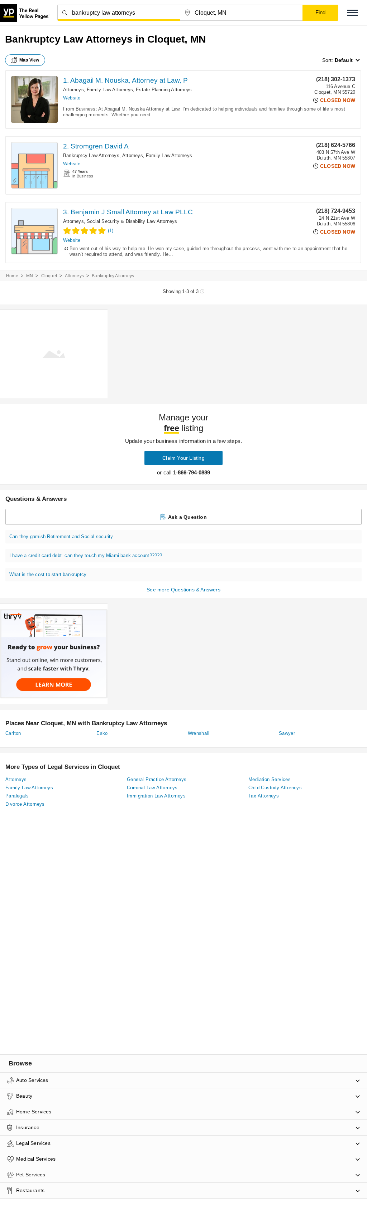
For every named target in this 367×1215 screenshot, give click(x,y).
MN (29, 275)
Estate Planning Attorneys (164, 89)
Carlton (13, 733)
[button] (352, 13)
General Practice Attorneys (156, 779)
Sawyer (287, 733)
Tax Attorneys (263, 796)
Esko (102, 733)
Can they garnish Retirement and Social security (61, 536)
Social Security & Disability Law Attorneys (132, 221)
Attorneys (73, 89)
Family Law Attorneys (110, 89)
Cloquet (49, 275)
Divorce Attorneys (25, 804)
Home (12, 275)
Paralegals (17, 796)
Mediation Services (269, 779)
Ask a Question (187, 517)
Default (344, 60)
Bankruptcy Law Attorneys (91, 155)
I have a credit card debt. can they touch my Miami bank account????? (85, 555)
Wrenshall (199, 733)
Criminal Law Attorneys (152, 787)
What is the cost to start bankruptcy (47, 574)
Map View (29, 60)
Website (71, 98)
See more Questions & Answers (183, 589)
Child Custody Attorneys (275, 787)
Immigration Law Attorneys (156, 796)
